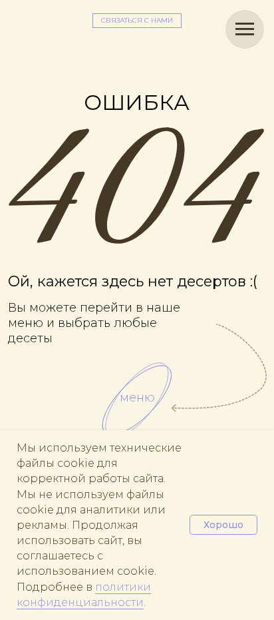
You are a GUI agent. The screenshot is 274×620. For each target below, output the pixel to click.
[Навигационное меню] (244, 29)
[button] (137, 20)
